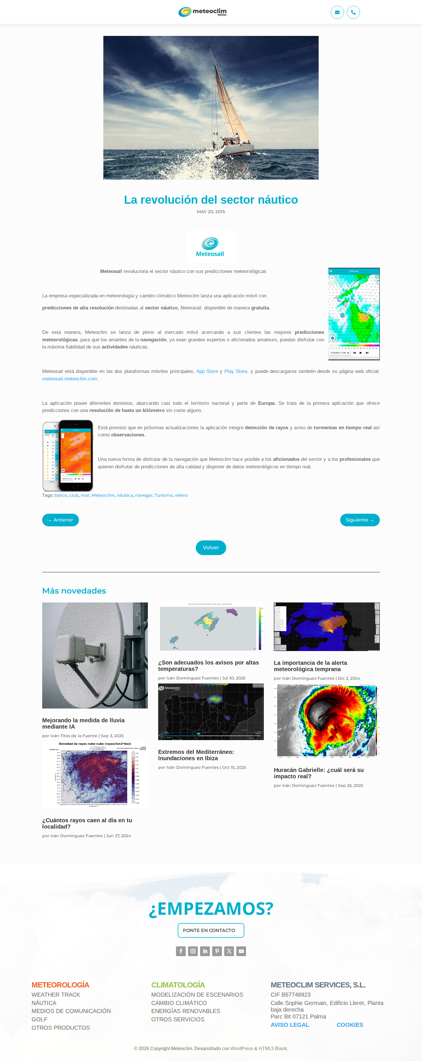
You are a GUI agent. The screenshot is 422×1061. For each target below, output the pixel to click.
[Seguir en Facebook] (181, 951)
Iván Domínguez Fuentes (77, 835)
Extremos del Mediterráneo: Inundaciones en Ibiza (196, 755)
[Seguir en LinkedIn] (205, 951)
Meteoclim (103, 495)
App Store (207, 371)
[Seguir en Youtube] (241, 951)
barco (61, 495)
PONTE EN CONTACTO (209, 930)
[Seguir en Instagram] (193, 951)
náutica (125, 495)
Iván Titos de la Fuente (74, 735)
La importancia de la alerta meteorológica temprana (310, 666)
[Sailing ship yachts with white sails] (337, 17)
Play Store (235, 371)
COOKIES (350, 1025)
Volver (211, 547)
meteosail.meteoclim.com (69, 379)
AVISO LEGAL (290, 1025)
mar (85, 495)
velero (181, 495)
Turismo (164, 495)
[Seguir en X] (229, 951)
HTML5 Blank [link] (273, 1048)
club (74, 495)
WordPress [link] (242, 1048)
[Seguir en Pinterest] (217, 951)
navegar (144, 495)
